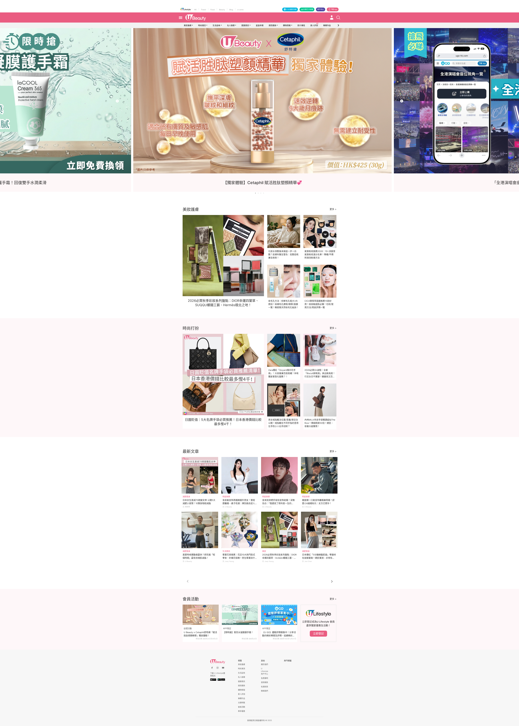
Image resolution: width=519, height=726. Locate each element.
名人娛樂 (231, 25)
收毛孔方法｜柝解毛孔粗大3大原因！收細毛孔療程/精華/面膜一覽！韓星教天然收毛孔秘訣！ (283, 304)
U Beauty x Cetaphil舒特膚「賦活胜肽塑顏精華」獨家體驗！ (200, 634)
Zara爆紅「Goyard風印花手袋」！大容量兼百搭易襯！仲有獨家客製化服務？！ (283, 373)
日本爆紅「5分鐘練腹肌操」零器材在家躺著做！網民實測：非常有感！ (319, 557)
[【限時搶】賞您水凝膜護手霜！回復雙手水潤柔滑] (260, 100)
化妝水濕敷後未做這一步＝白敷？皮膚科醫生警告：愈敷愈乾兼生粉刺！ (283, 254)
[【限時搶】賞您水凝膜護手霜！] (240, 615)
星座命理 (259, 25)
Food (212, 10)
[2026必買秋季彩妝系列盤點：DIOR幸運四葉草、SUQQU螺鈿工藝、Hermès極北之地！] (279, 530)
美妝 (264, 551)
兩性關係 (272, 25)
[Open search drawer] (338, 17)
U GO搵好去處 (291, 9)
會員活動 (241, 707)
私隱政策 (264, 686)
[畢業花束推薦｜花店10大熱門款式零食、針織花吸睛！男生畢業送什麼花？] (239, 530)
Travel (203, 10)
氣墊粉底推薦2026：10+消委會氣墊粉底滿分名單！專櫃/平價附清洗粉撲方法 (320, 254)
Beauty (222, 10)
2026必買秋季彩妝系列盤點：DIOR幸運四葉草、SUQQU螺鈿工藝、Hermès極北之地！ (279, 557)
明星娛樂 (226, 496)
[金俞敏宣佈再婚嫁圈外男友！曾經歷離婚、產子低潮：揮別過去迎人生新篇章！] (239, 475)
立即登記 (318, 633)
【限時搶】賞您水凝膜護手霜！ (238, 632)
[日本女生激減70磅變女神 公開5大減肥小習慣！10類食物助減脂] (200, 475)
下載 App (334, 9)
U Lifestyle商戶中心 (264, 671)
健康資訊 (245, 25)
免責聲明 (264, 678)
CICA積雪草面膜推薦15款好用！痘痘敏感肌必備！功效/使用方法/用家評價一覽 (319, 304)
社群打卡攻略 (308, 9)
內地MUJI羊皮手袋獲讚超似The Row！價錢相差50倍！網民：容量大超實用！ (320, 423)
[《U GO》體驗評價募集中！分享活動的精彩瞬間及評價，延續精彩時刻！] (279, 615)
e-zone (240, 10)
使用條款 (264, 682)
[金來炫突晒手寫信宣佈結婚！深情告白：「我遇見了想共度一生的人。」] (279, 475)
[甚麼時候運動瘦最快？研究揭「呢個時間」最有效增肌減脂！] (200, 530)
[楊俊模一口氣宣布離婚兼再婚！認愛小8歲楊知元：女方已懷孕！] (319, 475)
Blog (231, 10)
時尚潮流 (202, 25)
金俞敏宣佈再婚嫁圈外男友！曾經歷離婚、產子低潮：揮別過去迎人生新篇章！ (238, 503)
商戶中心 (320, 9)
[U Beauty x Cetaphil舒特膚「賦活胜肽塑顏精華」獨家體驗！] (201, 615)
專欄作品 (241, 698)
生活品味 (216, 25)
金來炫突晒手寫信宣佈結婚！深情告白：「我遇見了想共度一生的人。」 (278, 503)
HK (195, 10)
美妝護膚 (187, 25)
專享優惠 (241, 711)
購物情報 (287, 25)
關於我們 (264, 664)
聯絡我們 (264, 691)
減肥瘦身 (186, 496)
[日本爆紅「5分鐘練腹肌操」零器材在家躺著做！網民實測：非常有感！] (319, 530)
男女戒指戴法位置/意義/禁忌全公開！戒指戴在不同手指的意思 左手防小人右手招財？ (283, 423)
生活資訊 (226, 551)
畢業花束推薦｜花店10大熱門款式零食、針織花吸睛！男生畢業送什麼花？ (238, 557)
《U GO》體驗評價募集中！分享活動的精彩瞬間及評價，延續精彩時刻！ (279, 634)
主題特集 (241, 702)
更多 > (333, 209)
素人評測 (241, 694)
